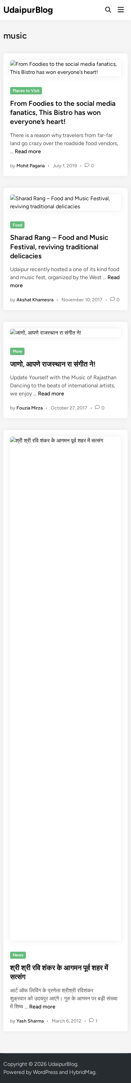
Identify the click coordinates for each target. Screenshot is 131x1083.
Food (17, 225)
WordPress (45, 1072)
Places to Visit (26, 90)
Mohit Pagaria (30, 166)
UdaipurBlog (28, 9)
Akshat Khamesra (34, 300)
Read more (28, 151)
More (17, 351)
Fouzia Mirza (29, 408)
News (18, 955)
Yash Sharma (30, 1021)
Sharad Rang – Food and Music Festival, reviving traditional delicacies (59, 246)
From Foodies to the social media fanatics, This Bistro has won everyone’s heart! (63, 112)
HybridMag (82, 1072)
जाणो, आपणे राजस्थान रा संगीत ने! (52, 364)
